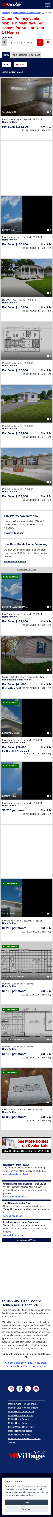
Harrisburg (21, 1363)
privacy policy (18, 1495)
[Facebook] (19, 1389)
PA (43, 13)
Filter (6, 64)
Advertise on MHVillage (26, 570)
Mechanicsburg (39, 1366)
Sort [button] (22, 64)
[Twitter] (28, 1389)
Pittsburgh (11, 1366)
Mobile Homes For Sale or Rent (26, 13)
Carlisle (27, 1366)
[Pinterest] (36, 1389)
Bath (19, 1366)
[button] (4, 42)
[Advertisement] (26, 168)
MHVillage (6, 13)
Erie (30, 1363)
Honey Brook (40, 1363)
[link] (15, 126)
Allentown (10, 1363)
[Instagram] (11, 1389)
